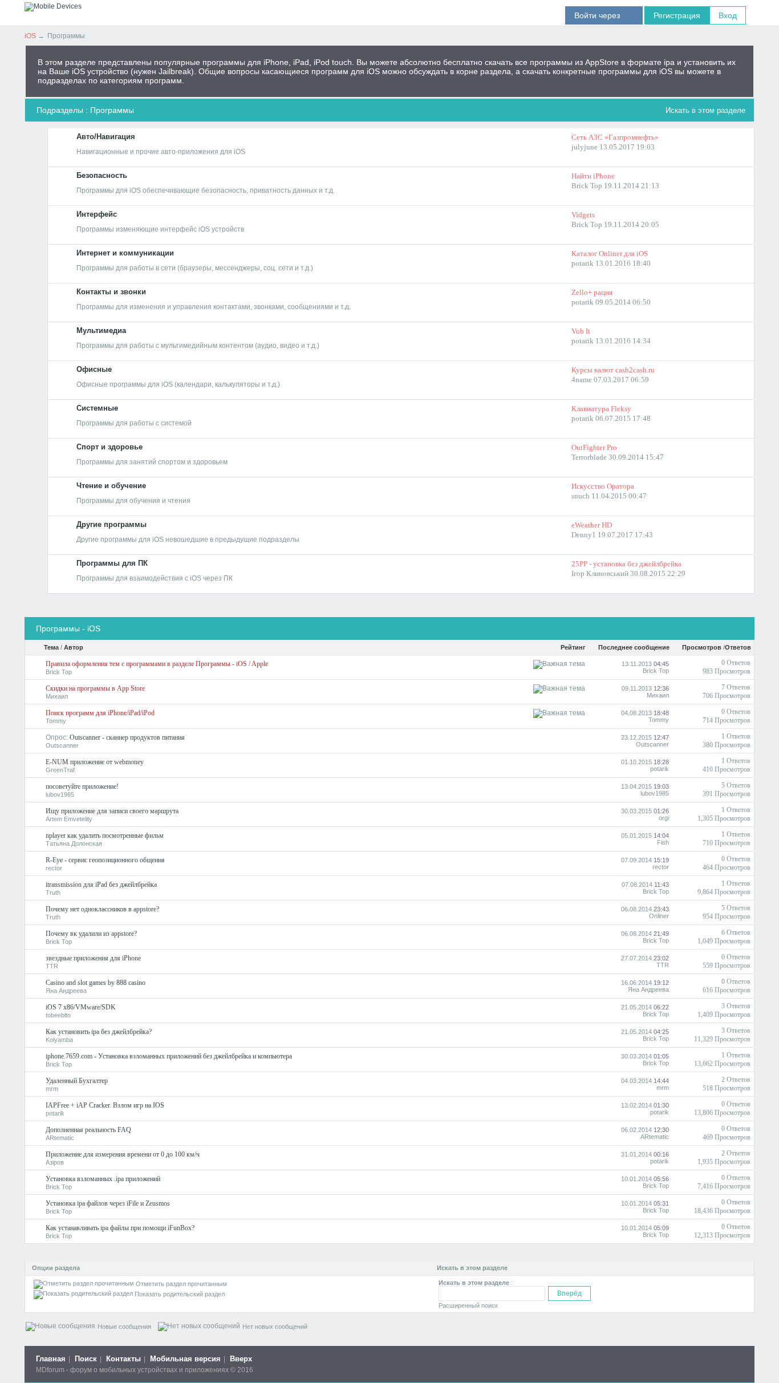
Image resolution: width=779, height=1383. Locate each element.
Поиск (86, 1358)
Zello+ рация (591, 292)
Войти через (604, 15)
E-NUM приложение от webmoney (95, 762)
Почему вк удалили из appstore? (91, 934)
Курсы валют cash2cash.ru (613, 370)
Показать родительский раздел (180, 1294)
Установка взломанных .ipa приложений (103, 1179)
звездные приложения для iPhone (93, 958)
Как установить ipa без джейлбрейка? (99, 1032)
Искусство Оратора (602, 486)
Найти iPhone (593, 176)
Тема (51, 647)
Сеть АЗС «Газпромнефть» (615, 137)
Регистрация (677, 15)
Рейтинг (573, 647)
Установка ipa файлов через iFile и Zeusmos (108, 1203)
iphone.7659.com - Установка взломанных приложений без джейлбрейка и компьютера (169, 1056)
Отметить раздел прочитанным (181, 1283)
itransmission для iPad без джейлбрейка (101, 885)
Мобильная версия (185, 1358)
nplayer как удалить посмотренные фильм (105, 835)
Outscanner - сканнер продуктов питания (127, 737)
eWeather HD (591, 525)
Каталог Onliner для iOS (609, 253)
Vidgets (583, 214)
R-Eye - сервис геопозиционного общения (105, 860)
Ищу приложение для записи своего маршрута (112, 811)
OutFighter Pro (594, 447)
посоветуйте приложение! (82, 786)
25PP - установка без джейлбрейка (626, 563)
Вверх (241, 1358)
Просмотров (701, 647)
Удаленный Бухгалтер (77, 1081)
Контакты (123, 1358)
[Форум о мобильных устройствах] (53, 6)
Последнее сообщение (634, 647)
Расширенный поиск (468, 1305)
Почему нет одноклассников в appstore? (102, 909)
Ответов (738, 647)
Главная (51, 1358)
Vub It (580, 331)
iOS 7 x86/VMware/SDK (81, 1007)
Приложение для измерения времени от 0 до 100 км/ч (123, 1154)
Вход (728, 15)
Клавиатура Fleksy (601, 408)
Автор (73, 647)
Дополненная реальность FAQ (88, 1130)
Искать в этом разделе (705, 110)
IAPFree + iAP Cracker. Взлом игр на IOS (105, 1105)
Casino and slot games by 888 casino (95, 983)
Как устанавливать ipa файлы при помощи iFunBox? (120, 1228)
